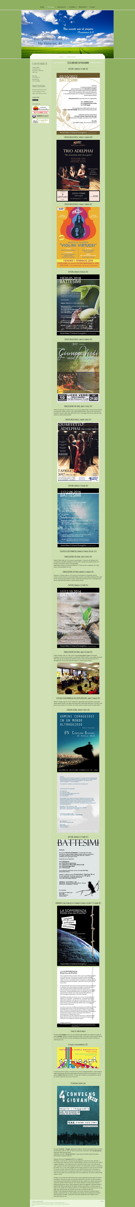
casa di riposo (78, 409)
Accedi (101, 1201)
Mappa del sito (40, 1201)
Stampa (34, 1201)
